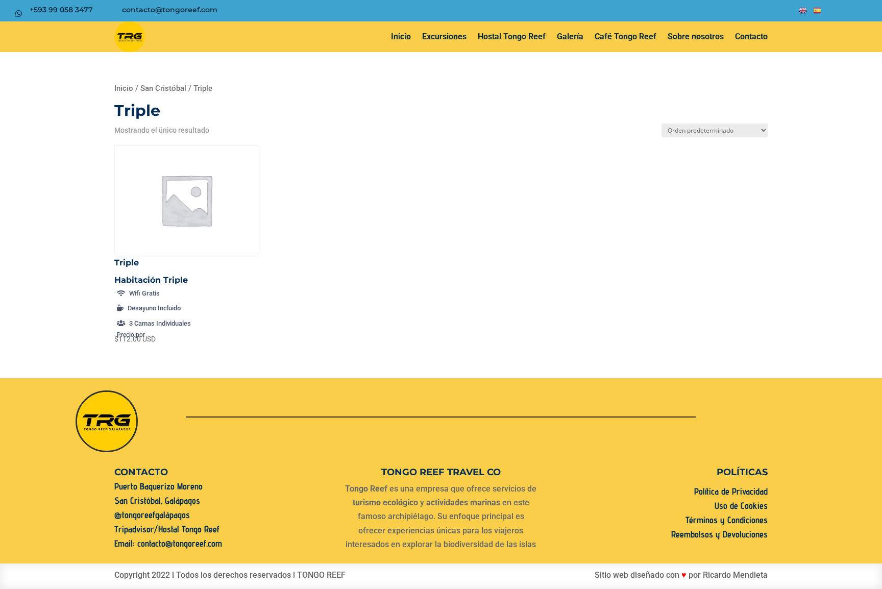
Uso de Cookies (741, 505)
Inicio (401, 36)
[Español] (817, 13)
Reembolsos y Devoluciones (719, 534)
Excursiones (444, 36)
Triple (126, 262)
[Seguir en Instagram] (688, 10)
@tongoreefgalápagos (152, 514)
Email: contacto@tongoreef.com (168, 543)
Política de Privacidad (731, 491)
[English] (803, 13)
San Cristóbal (163, 88)
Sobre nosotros (696, 36)
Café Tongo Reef (625, 36)
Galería (570, 36)
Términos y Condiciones (726, 519)
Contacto (751, 36)
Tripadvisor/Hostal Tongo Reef (166, 529)
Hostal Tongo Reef (512, 36)
